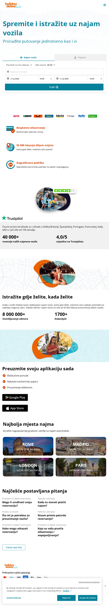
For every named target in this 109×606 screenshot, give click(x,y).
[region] (52, 591)
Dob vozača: (43, 65)
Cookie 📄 (67, 590)
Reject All (66, 598)
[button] (105, 5)
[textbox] (54, 72)
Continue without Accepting (88, 582)
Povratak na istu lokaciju (17, 65)
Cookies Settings (14, 597)
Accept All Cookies (88, 598)
